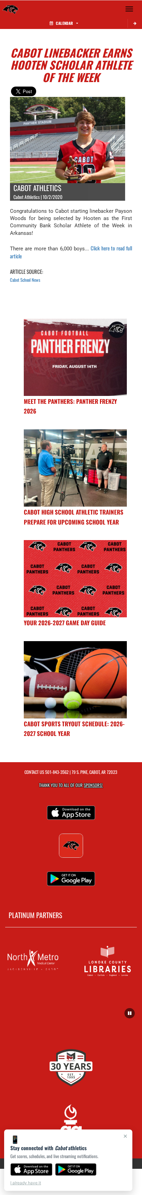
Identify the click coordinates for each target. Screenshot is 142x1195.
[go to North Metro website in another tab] (33, 960)
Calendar (64, 23)
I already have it (25, 1182)
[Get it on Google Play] (76, 1169)
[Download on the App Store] (31, 1169)
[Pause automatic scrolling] (129, 1013)
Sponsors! (93, 785)
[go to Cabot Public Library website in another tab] (108, 960)
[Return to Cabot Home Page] (10, 9)
